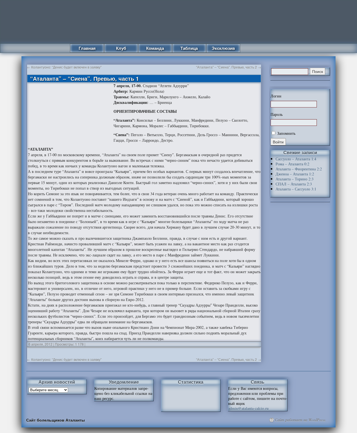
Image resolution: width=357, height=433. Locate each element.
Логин (276, 96)
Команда (155, 48)
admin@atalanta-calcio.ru (248, 408)
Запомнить (285, 133)
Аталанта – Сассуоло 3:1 (296, 189)
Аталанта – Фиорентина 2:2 (299, 169)
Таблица (189, 48)
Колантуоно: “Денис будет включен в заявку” (64, 67)
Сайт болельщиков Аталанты (55, 420)
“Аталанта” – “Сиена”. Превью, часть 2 (228, 67)
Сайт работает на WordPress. (300, 420)
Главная (87, 48)
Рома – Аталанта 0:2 (292, 164)
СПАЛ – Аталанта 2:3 (294, 184)
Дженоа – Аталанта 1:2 (295, 174)
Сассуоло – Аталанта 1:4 (296, 159)
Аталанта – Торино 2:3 (294, 179)
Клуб (121, 48)
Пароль (277, 114)
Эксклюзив (223, 48)
